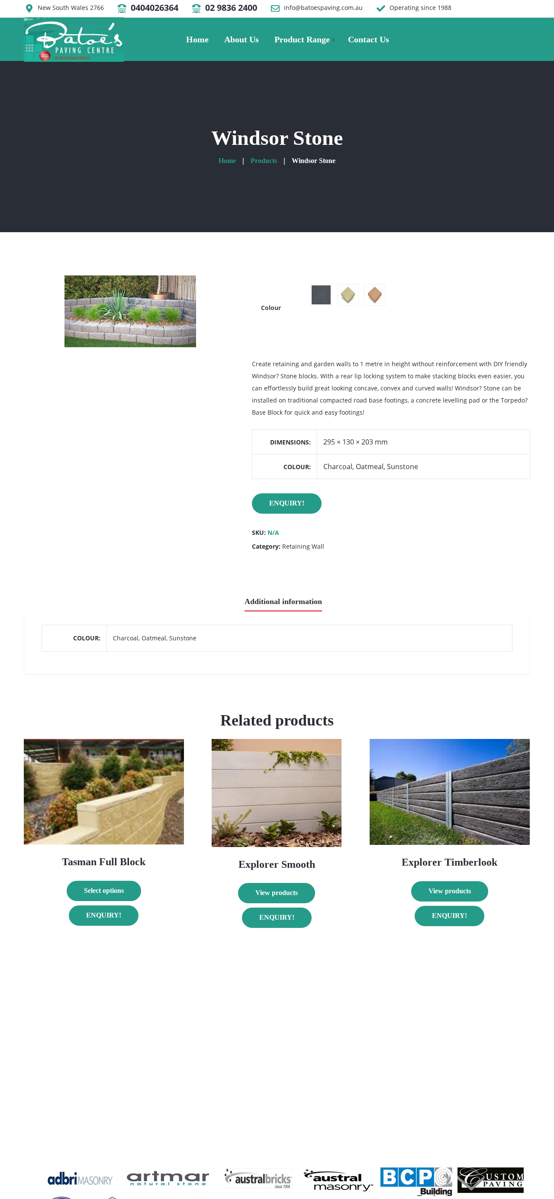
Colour (271, 308)
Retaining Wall (303, 546)
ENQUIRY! (286, 503)
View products (276, 892)
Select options (104, 890)
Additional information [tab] (283, 601)
